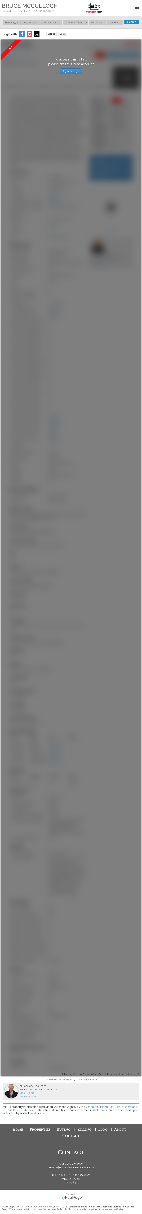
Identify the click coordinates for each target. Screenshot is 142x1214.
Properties (40, 1129)
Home (18, 1129)
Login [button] (63, 34)
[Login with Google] (29, 35)
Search (131, 22)
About (120, 1129)
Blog (103, 1129)
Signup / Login (71, 71)
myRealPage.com (71, 1197)
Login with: (10, 34)
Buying (64, 1129)
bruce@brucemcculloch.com (71, 1167)
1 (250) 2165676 (27, 1093)
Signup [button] (51, 34)
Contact (71, 1136)
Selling (84, 1129)
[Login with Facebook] (22, 35)
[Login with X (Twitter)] (36, 35)
